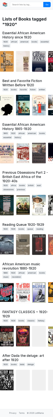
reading (39, 229)
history (6, 46)
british (31, 185)
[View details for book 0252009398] (7, 61)
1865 (5, 133)
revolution (16, 277)
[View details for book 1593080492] (23, 105)
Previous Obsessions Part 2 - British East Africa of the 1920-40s (25, 176)
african (14, 42)
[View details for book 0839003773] (23, 380)
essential (45, 42)
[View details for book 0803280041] (23, 336)
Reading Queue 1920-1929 (23, 225)
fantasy (41, 321)
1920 (5, 42)
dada (22, 364)
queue (30, 229)
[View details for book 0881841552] (39, 336)
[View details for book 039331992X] (23, 61)
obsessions (8, 189)
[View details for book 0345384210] (7, 336)
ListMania (39, 413)
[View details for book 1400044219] (23, 244)
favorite (23, 89)
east (39, 185)
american (24, 42)
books (34, 42)
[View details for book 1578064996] (23, 292)
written (42, 89)
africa (13, 185)
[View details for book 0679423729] (7, 380)
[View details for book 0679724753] (7, 205)
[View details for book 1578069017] (7, 292)
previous (21, 189)
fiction (32, 89)
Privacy (12, 413)
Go (47, 4)
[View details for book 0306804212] (39, 292)
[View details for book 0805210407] (39, 244)
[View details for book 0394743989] (23, 153)
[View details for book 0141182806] (7, 244)
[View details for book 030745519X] (7, 105)
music (6, 277)
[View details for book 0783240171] (23, 205)
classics (30, 321)
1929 (13, 229)
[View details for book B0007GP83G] (39, 205)
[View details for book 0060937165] (7, 153)
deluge (31, 364)
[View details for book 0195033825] (39, 61)
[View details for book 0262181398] (39, 380)
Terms (22, 413)
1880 (5, 273)
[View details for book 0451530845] (39, 105)
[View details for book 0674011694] (39, 153)
